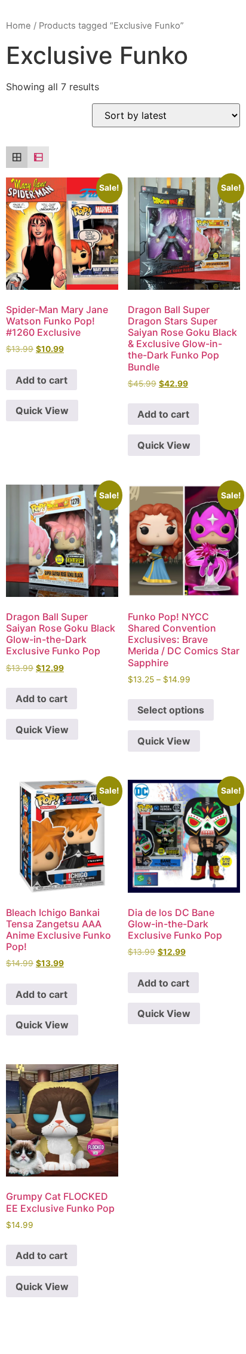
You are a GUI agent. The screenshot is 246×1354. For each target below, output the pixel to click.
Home (18, 25)
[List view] (38, 157)
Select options (170, 710)
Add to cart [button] (41, 380)
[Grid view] (16, 157)
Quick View (42, 410)
